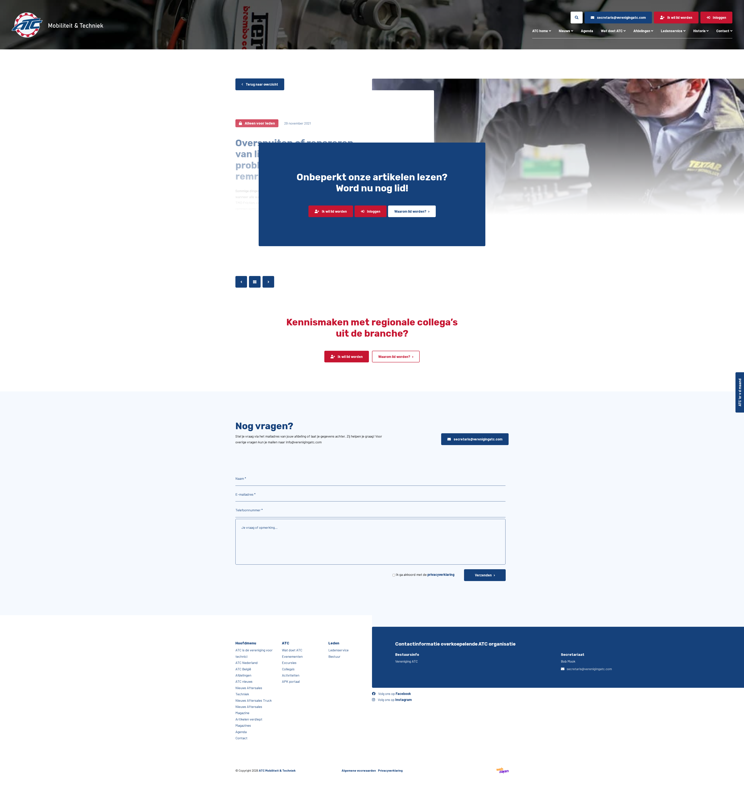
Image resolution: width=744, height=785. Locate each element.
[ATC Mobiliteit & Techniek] (130, 25)
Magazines (243, 725)
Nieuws (564, 31)
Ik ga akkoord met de (425, 574)
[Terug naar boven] (739, 780)
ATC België (243, 669)
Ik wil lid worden (334, 211)
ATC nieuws (243, 681)
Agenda (587, 31)
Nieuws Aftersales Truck (253, 700)
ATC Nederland (246, 662)
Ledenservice (671, 31)
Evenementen (292, 656)
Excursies (289, 662)
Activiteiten (290, 675)
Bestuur (334, 656)
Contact (722, 31)
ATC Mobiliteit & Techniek (277, 770)
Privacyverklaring (390, 770)
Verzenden (483, 575)
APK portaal (291, 681)
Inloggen (373, 211)
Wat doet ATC (612, 31)
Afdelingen (641, 31)
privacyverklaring (440, 574)
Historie (699, 31)
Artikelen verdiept (248, 719)
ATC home (540, 31)
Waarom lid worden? (410, 211)
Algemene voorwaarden (359, 770)
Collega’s (288, 669)
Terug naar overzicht (261, 84)
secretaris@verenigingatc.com (477, 439)
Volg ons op (394, 693)
